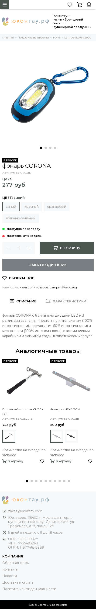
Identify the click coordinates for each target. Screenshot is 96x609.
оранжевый (56, 206)
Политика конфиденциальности (29, 589)
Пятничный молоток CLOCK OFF (22, 412)
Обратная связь (15, 563)
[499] (8, 436)
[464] (71, 436)
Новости (9, 576)
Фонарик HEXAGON (65, 409)
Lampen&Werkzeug (63, 287)
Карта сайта (60, 604)
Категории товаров (34, 287)
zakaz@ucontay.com (25, 511)
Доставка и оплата (18, 582)
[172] (56, 436)
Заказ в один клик (48, 265)
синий (11, 206)
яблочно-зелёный (20, 218)
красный (31, 206)
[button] (41, 148)
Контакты (10, 569)
